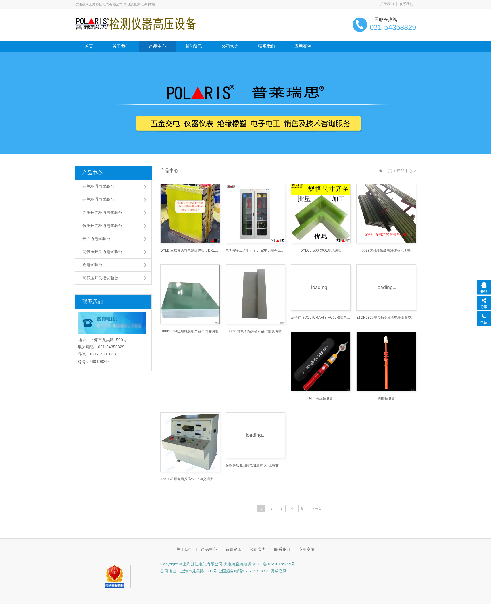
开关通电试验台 (96, 238)
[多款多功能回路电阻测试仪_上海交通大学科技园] (255, 435)
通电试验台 (92, 265)
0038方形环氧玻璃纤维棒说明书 (386, 251)
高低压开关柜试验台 (100, 278)
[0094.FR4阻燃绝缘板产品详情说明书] (190, 294)
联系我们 (406, 4)
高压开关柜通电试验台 (102, 212)
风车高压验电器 (321, 398)
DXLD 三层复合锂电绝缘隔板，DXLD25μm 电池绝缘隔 (190, 251)
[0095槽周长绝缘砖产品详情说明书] (255, 294)
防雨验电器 (386, 398)
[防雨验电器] (386, 361)
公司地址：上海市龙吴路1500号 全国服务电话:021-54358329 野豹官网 (223, 571)
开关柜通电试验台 (98, 186)
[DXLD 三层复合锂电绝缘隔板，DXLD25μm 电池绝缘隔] (190, 213)
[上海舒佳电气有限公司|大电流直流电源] (135, 23)
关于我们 (387, 4)
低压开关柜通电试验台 (102, 225)
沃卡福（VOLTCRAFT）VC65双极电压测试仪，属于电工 (321, 318)
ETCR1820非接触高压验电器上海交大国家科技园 (386, 318)
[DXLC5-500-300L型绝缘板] (321, 213)
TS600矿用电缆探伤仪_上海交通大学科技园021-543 (190, 479)
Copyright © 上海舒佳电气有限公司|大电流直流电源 (206, 564)
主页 (388, 170)
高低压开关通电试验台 (102, 251)
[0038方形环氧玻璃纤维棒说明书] (386, 213)
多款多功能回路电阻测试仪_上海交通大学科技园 (255, 465)
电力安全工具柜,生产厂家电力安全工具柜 (255, 251)
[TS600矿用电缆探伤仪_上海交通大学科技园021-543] (190, 442)
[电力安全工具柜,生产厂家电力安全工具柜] (255, 213)
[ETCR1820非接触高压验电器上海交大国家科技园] (386, 287)
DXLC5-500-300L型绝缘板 (321, 251)
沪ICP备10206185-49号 (274, 564)
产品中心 (157, 46)
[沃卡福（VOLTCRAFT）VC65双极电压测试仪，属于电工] (321, 287)
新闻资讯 (193, 46)
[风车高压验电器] (321, 361)
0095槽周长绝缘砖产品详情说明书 (255, 331)
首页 (89, 46)
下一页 (316, 509)
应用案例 (302, 46)
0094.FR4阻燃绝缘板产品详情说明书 (190, 331)
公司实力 (230, 46)
